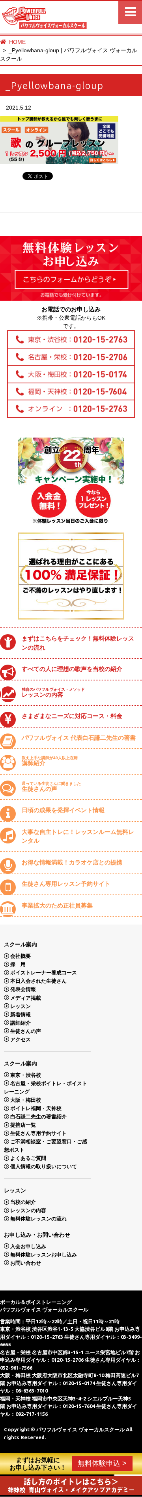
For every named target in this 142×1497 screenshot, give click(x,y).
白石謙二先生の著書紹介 (38, 1117)
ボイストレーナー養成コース (43, 973)
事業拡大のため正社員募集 (57, 905)
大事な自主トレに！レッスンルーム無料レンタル (78, 836)
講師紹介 (50, 761)
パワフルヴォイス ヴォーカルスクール (80, 1429)
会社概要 (20, 956)
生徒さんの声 (51, 786)
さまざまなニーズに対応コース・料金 (72, 715)
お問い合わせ (25, 1263)
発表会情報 (23, 989)
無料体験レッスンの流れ (38, 1219)
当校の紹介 (23, 1202)
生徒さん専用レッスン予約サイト (66, 883)
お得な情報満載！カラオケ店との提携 (72, 862)
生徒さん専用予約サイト (38, 1133)
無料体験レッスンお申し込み (43, 1254)
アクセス (20, 1039)
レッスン (20, 1006)
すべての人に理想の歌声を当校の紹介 (72, 668)
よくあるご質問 (28, 1158)
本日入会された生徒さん (38, 981)
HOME (17, 42)
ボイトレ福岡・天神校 (36, 1108)
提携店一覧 (23, 1125)
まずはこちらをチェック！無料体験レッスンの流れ (78, 643)
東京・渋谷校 (25, 1075)
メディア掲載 (25, 998)
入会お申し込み (28, 1246)
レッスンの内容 (53, 692)
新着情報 (20, 1014)
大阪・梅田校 (25, 1100)
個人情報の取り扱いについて (43, 1166)
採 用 (18, 964)
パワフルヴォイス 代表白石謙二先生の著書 (79, 737)
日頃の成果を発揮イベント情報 (63, 810)
